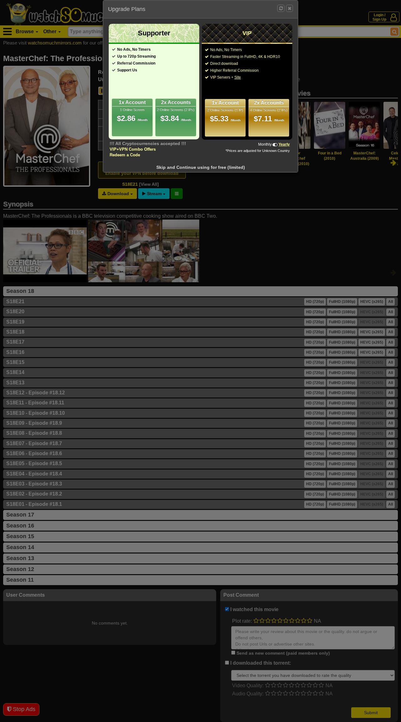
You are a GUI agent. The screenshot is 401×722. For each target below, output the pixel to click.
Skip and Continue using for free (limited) (200, 167)
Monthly (265, 144)
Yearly (284, 144)
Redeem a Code (125, 155)
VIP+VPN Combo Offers (133, 149)
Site (237, 77)
